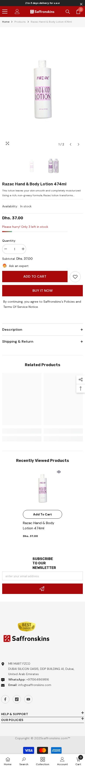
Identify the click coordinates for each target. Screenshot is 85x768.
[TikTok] (17, 699)
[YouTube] (28, 699)
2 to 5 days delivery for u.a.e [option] (42, 3)
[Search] (67, 11)
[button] (70, 144)
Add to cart (34, 276)
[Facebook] (5, 699)
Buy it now (42, 290)
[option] (42, 89)
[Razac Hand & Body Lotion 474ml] (42, 488)
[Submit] (42, 589)
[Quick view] (59, 472)
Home (5, 21)
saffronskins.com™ (56, 738)
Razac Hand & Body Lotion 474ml (38, 525)
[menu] (4, 11)
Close (81, 4)
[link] (75, 276)
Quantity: (9, 241)
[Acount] (17, 11)
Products (20, 21)
